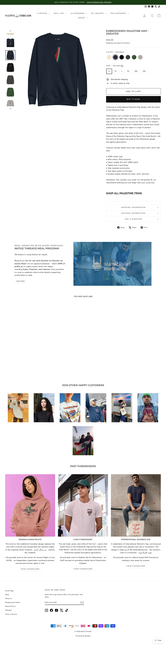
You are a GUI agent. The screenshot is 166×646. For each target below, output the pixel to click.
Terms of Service (11, 614)
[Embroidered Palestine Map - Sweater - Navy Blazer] (18, 368)
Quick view (24, 356)
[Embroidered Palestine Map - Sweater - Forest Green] (29, 368)
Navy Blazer (115, 57)
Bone (109, 57)
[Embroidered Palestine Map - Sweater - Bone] (15, 368)
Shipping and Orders (12, 602)
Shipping (109, 43)
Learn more (20, 281)
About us (8, 598)
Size (113, 66)
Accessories (78, 13)
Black (121, 57)
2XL (136, 71)
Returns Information (133, 213)
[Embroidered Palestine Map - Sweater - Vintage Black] (25, 368)
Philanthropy (119, 13)
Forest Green (134, 57)
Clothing (42, 13)
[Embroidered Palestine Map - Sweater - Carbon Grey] (32, 368)
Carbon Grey (140, 57)
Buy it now (133, 99)
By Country (98, 13)
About (82, 18)
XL (128, 71)
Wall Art (59, 13)
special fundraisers (42, 263)
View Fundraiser (30, 569)
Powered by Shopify (83, 636)
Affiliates (8, 610)
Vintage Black (127, 57)
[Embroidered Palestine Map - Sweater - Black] (22, 368)
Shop (7, 595)
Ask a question (133, 219)
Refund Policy (10, 606)
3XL (144, 71)
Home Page (9, 591)
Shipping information (133, 207)
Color (115, 52)
